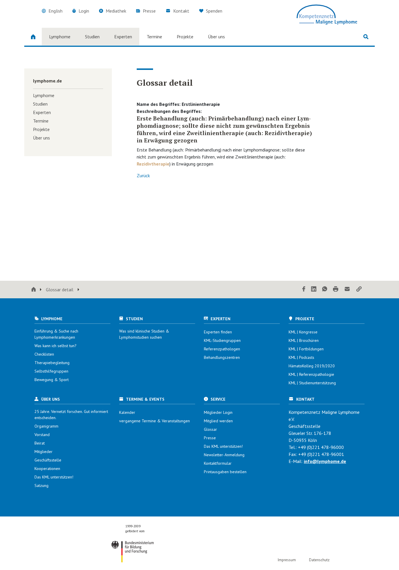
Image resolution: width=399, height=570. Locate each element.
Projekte (185, 36)
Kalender (127, 412)
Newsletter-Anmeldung (224, 454)
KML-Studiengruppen (222, 340)
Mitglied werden (218, 420)
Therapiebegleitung (52, 362)
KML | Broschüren (304, 340)
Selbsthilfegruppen (51, 371)
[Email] (347, 289)
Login (83, 11)
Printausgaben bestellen (225, 471)
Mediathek (116, 11)
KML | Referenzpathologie (311, 374)
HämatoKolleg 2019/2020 (312, 365)
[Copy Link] (359, 289)
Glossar (210, 429)
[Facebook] (303, 289)
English (55, 11)
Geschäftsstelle (47, 460)
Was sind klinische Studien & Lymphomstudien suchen (144, 334)
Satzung (41, 485)
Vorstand (42, 434)
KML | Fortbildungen (306, 349)
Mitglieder (43, 451)
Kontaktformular (218, 463)
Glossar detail (59, 289)
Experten (123, 36)
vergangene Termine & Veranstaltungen (154, 420)
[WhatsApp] (324, 289)
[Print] (335, 289)
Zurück (143, 175)
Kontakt (181, 11)
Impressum (287, 559)
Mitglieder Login (218, 412)
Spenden (213, 11)
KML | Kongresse (303, 332)
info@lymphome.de (325, 461)
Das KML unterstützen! (53, 477)
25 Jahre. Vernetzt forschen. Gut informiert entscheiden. (71, 414)
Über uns (216, 36)
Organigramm (46, 426)
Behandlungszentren (222, 357)
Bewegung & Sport (51, 379)
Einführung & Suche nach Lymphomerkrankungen (56, 334)
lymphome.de (47, 81)
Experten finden (218, 332)
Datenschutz (319, 559)
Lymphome (59, 36)
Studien (92, 36)
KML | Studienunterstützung (312, 382)
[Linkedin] (313, 289)
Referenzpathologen (222, 349)
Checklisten (44, 354)
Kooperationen (47, 468)
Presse (149, 11)
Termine (154, 36)
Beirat (39, 443)
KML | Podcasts (301, 357)
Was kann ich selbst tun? (55, 345)
